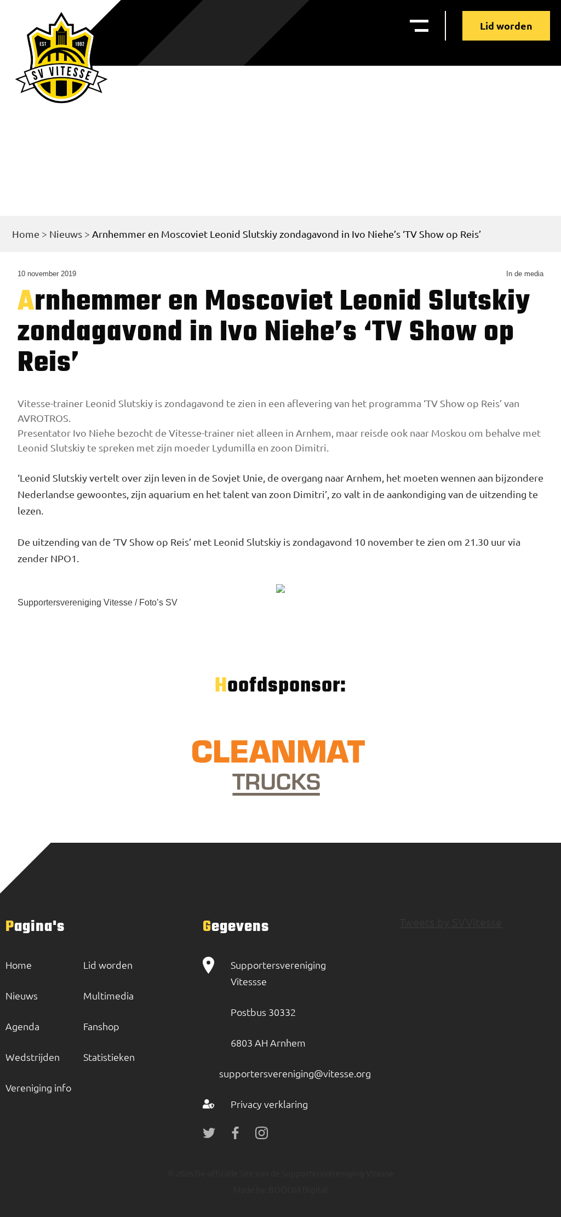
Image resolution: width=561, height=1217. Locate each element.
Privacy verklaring (269, 1104)
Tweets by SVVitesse (450, 922)
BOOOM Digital (297, 1189)
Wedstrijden (32, 1056)
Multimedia (108, 995)
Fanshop (101, 1026)
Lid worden (506, 25)
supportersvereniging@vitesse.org (295, 1073)
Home (25, 233)
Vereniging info (38, 1087)
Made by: (250, 1189)
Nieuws (65, 233)
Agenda (22, 1026)
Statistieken (109, 1056)
